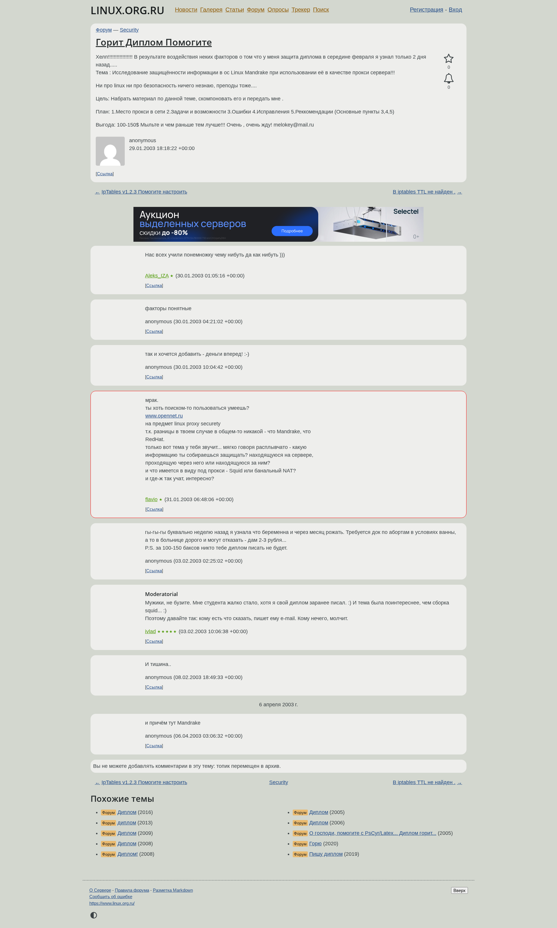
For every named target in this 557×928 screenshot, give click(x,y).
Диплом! (127, 854)
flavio (151, 499)
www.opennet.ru (164, 416)
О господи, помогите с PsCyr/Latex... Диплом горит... (372, 833)
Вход (455, 9)
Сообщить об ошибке (110, 896)
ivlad (150, 631)
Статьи (234, 9)
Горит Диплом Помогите (154, 42)
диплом (126, 823)
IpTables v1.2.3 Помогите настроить (144, 192)
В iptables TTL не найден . (424, 192)
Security (129, 30)
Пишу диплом (326, 854)
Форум (256, 9)
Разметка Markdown (173, 890)
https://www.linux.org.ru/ (112, 903)
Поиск (321, 9)
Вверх (459, 890)
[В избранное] (449, 59)
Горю (315, 843)
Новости (186, 9)
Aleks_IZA (157, 276)
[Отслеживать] (449, 78)
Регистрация (426, 9)
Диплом (126, 812)
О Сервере (100, 890)
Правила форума (132, 890)
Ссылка (105, 173)
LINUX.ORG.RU (127, 10)
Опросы (278, 9)
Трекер (301, 9)
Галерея (211, 9)
